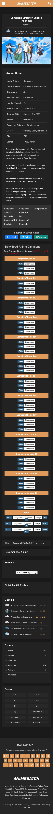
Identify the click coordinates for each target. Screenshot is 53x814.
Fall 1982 (38, 712)
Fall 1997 (38, 723)
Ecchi (34, 131)
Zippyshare (29, 264)
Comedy (27, 131)
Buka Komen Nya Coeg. (26, 572)
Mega (38, 518)
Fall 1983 (15, 717)
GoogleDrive (18, 518)
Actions (27, 656)
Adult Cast (27, 660)
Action (27, 651)
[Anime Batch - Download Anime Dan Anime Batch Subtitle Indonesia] (27, 5)
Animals (27, 670)
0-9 (5, 756)
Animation (27, 675)
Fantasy (40, 131)
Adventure (27, 665)
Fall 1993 (38, 717)
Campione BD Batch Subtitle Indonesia (29, 31)
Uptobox (30, 518)
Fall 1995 (15, 723)
